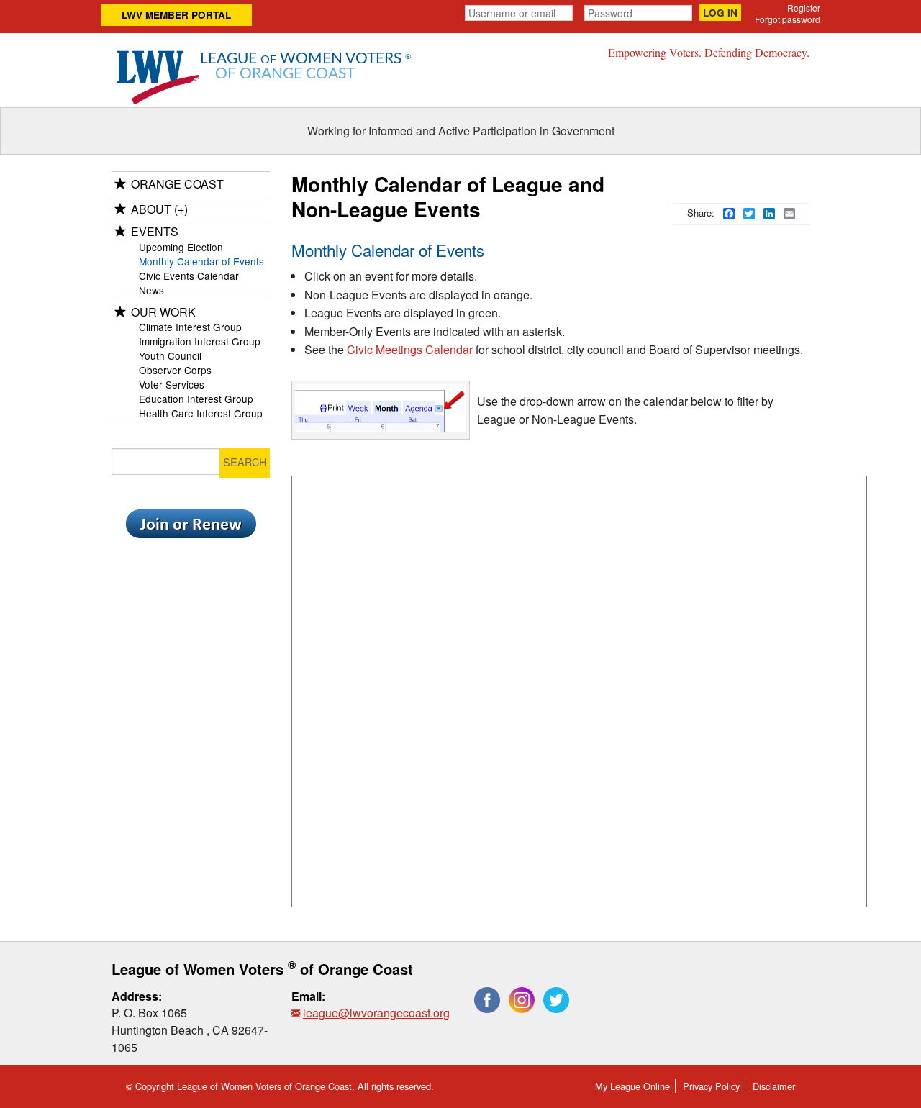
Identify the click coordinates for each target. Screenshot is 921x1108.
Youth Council (170, 355)
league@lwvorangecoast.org (376, 1012)
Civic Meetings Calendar (410, 349)
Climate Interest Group (190, 326)
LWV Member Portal (176, 15)
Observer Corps (175, 370)
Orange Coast (177, 184)
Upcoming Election (181, 247)
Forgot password (787, 19)
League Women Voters (305, 66)
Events (154, 231)
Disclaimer (774, 1086)
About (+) (159, 209)
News (151, 290)
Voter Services (171, 384)
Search (244, 461)
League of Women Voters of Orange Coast (262, 968)
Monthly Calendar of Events (201, 261)
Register (803, 7)
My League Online (632, 1086)
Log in (720, 12)
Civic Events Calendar (189, 275)
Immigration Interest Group (199, 341)
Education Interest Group (196, 398)
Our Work (163, 312)
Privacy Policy (711, 1086)
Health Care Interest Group (201, 413)
